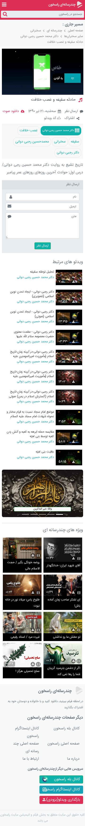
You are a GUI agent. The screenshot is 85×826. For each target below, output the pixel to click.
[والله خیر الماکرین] (42, 493)
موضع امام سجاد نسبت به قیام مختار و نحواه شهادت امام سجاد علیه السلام (30, 414)
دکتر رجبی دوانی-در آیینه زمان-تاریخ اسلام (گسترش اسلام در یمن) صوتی (31, 394)
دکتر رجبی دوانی (68, 153)
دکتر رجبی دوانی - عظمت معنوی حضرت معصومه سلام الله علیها (34, 334)
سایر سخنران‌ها (73, 36)
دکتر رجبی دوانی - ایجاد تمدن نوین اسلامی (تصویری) (32, 294)
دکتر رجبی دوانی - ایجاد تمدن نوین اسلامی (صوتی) (32, 314)
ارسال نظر (71, 111)
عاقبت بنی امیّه (45, 452)
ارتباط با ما (30, 759)
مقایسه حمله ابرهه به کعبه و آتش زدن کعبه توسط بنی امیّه (30, 434)
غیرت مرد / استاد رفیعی (25, 637)
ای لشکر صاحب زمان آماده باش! (64, 603)
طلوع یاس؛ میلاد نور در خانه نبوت (22, 603)
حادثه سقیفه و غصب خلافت (65, 42)
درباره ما (73, 759)
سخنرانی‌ (60, 142)
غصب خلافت (29, 130)
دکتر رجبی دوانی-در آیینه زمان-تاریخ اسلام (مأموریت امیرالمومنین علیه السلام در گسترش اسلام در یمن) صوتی (30, 374)
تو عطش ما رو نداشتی (66, 637)
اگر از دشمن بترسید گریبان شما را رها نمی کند (63, 671)
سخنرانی (35, 30)
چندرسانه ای (54, 30)
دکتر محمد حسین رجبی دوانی (39, 36)
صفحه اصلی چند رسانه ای (26, 748)
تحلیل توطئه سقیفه (42, 272)
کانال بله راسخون (67, 728)
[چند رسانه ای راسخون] (65, 4)
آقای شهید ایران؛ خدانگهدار (63, 565)
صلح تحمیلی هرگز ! (28, 671)
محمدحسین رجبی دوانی (32, 142)
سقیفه (75, 142)
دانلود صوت (11, 111)
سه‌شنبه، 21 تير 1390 (42, 111)
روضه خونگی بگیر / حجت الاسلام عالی (23, 565)
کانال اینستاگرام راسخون (27, 732)
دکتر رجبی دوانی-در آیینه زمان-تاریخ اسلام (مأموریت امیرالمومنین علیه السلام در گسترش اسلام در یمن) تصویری (32, 354)
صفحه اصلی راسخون (63, 744)
